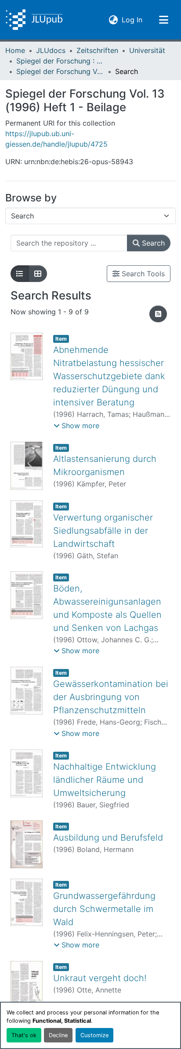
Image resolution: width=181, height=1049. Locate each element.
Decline (58, 1035)
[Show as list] (20, 273)
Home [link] (15, 50)
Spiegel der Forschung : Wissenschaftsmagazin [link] (60, 60)
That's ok (23, 1035)
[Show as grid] (38, 273)
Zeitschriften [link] (97, 50)
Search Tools (142, 273)
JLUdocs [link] (50, 50)
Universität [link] (147, 50)
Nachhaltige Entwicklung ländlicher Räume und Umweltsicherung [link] (104, 779)
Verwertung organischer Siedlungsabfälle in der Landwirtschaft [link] (103, 530)
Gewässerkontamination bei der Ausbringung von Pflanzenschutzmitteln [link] (110, 697)
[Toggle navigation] (163, 19)
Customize (94, 1035)
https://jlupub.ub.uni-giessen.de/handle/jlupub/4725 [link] (56, 138)
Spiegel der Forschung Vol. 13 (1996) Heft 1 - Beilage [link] (60, 71)
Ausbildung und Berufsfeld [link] (108, 837)
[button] (34, 20)
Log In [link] (132, 19)
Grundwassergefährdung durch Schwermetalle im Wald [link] (104, 909)
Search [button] (152, 243)
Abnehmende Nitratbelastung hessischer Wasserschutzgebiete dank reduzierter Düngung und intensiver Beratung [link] (109, 376)
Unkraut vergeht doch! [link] (99, 978)
